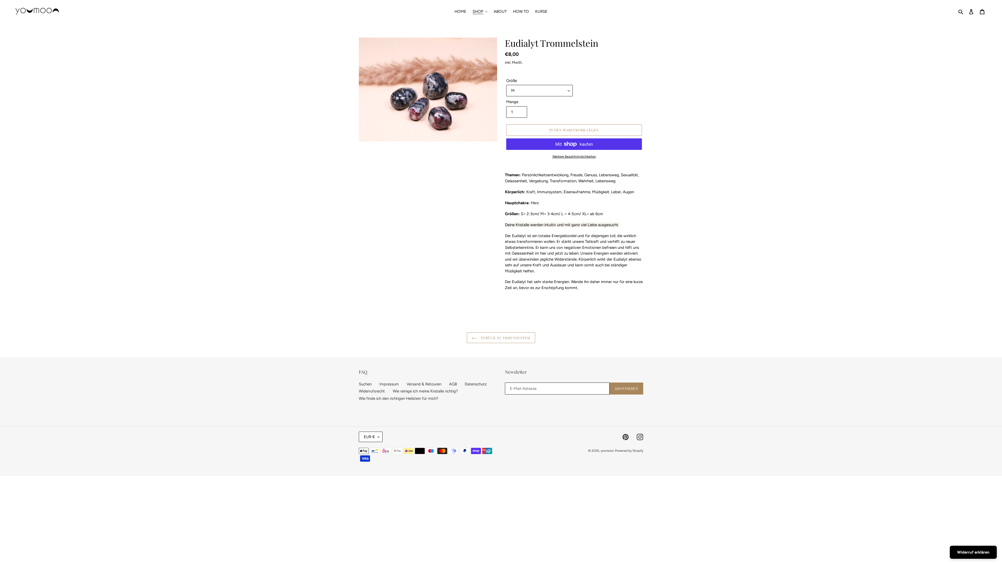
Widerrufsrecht (372, 391)
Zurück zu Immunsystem (505, 338)
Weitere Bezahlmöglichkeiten (574, 156)
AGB (453, 384)
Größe (511, 80)
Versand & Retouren (424, 384)
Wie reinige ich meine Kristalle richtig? (425, 391)
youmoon (607, 451)
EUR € (369, 436)
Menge (512, 101)
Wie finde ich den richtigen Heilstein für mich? (398, 398)
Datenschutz (476, 384)
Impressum (389, 384)
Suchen (365, 384)
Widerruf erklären (973, 552)
